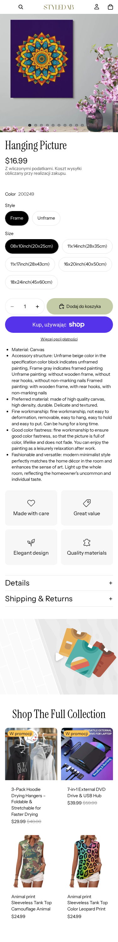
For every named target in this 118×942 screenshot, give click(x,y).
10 (82, 125)
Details (17, 582)
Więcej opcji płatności (59, 339)
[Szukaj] (21, 7)
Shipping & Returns (38, 598)
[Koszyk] (110, 7)
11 (88, 125)
